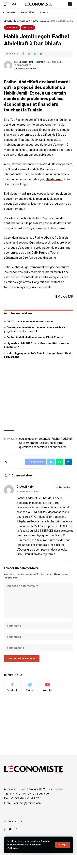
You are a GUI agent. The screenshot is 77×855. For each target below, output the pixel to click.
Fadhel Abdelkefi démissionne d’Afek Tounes (35, 337)
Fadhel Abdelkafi (62, 438)
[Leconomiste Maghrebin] (38, 4)
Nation (27, 28)
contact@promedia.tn (27, 803)
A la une (12, 28)
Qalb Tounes (40, 252)
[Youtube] (47, 687)
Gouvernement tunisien (33, 442)
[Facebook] (12, 687)
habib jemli (56, 442)
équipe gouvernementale (35, 438)
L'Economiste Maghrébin (32, 62)
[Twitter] (29, 687)
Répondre (64, 487)
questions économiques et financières (43, 447)
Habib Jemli (54, 179)
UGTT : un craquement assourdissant (30, 321)
